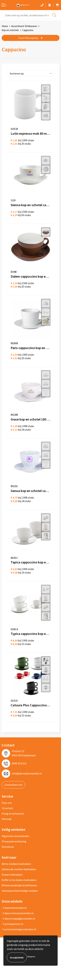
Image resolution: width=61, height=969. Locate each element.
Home (5, 26)
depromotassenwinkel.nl (19, 913)
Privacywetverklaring (14, 841)
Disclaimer (8, 846)
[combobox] (30, 15)
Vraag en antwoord (13, 813)
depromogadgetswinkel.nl (19, 918)
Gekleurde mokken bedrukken (19, 869)
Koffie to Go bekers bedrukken (19, 880)
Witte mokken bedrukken (16, 864)
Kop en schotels (10, 30)
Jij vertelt (7, 808)
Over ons (7, 802)
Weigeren (31, 956)
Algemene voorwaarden (15, 836)
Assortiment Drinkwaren (24, 26)
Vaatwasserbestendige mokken (20, 890)
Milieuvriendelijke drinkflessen (19, 885)
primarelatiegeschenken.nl (20, 929)
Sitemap (7, 819)
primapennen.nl (13, 924)
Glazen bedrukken (12, 874)
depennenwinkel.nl (15, 907)
